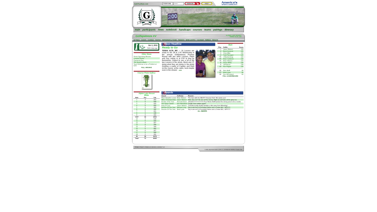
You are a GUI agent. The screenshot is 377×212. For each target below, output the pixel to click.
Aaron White (227, 62)
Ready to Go (170, 47)
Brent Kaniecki (228, 51)
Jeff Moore (226, 64)
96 (242, 70)
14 (137, 126)
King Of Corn (165, 105)
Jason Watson (228, 49)
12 (137, 123)
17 (137, 132)
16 (137, 130)
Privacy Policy (139, 147)
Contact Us (161, 147)
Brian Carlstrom (228, 59)
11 (137, 121)
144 (242, 57)
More (180, 70)
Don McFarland (228, 74)
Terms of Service (150, 147)
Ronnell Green (182, 101)
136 (242, 64)
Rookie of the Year (167, 101)
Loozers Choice (139, 58)
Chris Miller (226, 53)
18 (137, 134)
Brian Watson (227, 61)
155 (242, 51)
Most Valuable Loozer (168, 98)
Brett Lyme (227, 72)
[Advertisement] (202, 84)
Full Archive (146, 67)
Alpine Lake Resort (147, 93)
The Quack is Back (140, 62)
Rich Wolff (226, 70)
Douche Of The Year (168, 107)
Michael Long (181, 107)
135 (242, 66)
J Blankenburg (228, 57)
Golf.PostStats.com (141, 4)
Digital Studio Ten (236, 149)
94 (242, 72)
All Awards (202, 111)
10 (137, 119)
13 (137, 124)
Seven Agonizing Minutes (142, 56)
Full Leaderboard (230, 76)
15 (137, 128)
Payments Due (139, 60)
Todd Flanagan (228, 55)
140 (242, 62)
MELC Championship (168, 100)
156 (242, 49)
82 (242, 74)
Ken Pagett (227, 66)
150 (242, 53)
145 (242, 55)
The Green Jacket (167, 103)
